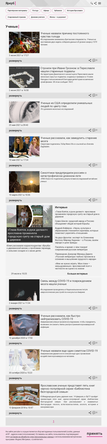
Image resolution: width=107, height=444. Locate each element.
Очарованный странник (17, 17)
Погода (35, 11)
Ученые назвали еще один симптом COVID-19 (69, 350)
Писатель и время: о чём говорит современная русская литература (71, 248)
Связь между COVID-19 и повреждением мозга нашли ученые (66, 282)
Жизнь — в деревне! (58, 17)
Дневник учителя (37, 17)
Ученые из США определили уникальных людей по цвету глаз (66, 104)
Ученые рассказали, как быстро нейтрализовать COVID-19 (60, 317)
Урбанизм (58, 11)
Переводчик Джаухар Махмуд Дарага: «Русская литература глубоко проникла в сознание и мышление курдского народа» (75, 256)
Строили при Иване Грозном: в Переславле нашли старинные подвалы (68, 70)
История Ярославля (74, 11)
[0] (94, 61)
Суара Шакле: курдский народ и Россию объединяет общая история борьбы (74, 222)
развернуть (15, 60)
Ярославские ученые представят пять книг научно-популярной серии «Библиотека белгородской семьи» (68, 388)
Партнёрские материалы (17, 11)
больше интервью (77, 273)
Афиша (46, 11)
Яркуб (10, 3)
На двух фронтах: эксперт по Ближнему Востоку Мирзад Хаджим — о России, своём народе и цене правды (76, 240)
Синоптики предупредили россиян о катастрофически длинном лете (64, 174)
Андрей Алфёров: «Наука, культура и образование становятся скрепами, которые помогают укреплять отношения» (76, 230)
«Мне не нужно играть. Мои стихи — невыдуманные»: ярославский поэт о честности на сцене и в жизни (73, 266)
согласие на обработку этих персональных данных (32, 437)
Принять (94, 433)
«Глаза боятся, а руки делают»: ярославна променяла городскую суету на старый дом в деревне (29, 234)
